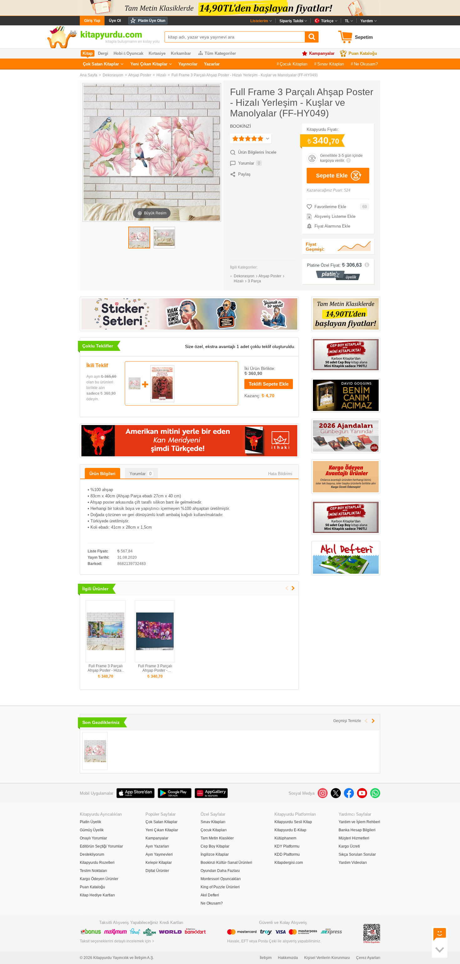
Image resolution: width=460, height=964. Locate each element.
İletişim (266, 958)
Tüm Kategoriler (220, 53)
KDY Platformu (286, 846)
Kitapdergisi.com (288, 862)
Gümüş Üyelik (92, 830)
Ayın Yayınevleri (159, 854)
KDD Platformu (287, 854)
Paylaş (244, 174)
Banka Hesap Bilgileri (357, 830)
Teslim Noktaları (93, 871)
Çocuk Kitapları (294, 64)
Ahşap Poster (139, 75)
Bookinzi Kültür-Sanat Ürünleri (226, 862)
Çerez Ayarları (368, 958)
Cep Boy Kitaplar (215, 846)
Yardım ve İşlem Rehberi (359, 822)
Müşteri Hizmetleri (354, 838)
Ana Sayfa (88, 75)
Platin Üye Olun (151, 20)
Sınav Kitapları (330, 64)
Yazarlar (212, 64)
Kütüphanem (285, 838)
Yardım (366, 21)
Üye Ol (115, 20)
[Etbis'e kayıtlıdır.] (371, 933)
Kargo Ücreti (349, 846)
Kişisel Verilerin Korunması (327, 958)
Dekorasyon (113, 75)
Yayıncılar (187, 64)
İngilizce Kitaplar (215, 854)
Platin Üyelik (90, 822)
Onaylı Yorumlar (93, 838)
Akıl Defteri (210, 895)
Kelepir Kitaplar (159, 862)
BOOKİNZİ (240, 126)
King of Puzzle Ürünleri (220, 887)
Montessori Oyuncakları (221, 879)
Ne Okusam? (366, 64)
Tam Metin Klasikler (217, 838)
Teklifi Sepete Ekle (269, 384)
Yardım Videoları (353, 862)
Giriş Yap (92, 20)
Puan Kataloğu (363, 53)
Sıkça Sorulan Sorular (357, 854)
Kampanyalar (322, 53)
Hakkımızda (288, 958)
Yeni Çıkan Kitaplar (148, 64)
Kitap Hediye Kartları (97, 895)
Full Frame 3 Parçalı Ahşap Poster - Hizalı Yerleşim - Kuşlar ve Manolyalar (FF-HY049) (244, 75)
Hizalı (161, 75)
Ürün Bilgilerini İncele (257, 152)
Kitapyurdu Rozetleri (97, 862)
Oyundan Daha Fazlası (220, 871)
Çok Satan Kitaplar (101, 64)
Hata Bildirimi (280, 473)
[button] (293, 588)
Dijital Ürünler (157, 871)
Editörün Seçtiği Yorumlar (101, 846)
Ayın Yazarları (157, 846)
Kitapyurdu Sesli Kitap (293, 822)
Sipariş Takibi (291, 21)
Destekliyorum (92, 854)
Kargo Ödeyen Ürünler (99, 879)
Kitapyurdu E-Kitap (290, 830)
